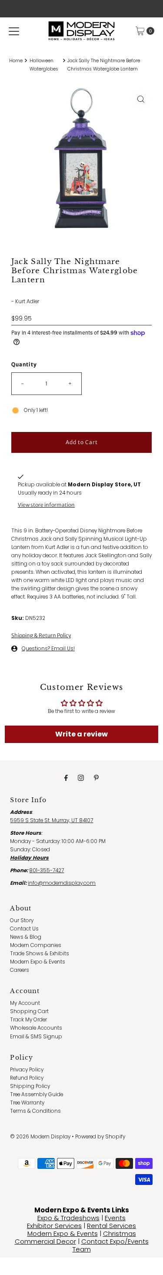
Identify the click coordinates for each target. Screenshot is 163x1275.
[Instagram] (81, 777)
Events (115, 1217)
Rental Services (111, 1225)
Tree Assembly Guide (36, 1094)
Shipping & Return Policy (41, 635)
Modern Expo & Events (37, 961)
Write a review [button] (81, 734)
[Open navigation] (14, 30)
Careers (19, 970)
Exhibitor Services (54, 1225)
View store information (46, 505)
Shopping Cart (29, 1011)
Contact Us (24, 928)
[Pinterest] (96, 777)
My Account (25, 1003)
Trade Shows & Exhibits (39, 953)
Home (16, 60)
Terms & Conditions (35, 1111)
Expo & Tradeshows (68, 1217)
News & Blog (25, 937)
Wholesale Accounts (36, 1027)
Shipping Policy (30, 1086)
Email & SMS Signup (36, 1036)
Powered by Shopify (100, 1136)
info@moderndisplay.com (62, 883)
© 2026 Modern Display (40, 1136)
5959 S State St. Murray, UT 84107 (51, 820)
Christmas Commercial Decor (75, 1237)
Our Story (21, 920)
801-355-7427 (46, 870)
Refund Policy (26, 1077)
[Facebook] (66, 777)
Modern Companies (35, 945)
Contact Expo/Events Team (111, 1245)
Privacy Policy (26, 1069)
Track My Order (28, 1019)
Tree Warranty (27, 1102)
